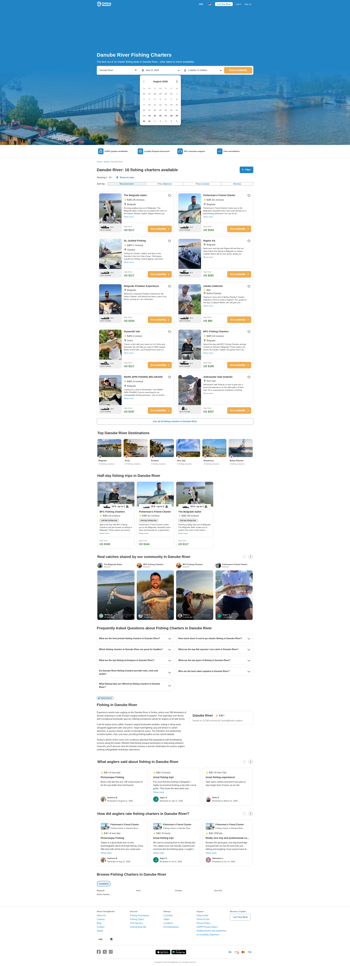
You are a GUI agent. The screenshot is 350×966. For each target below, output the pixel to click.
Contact (100, 927)
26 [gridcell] (160, 116)
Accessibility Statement (208, 934)
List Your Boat (224, 4)
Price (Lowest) (202, 184)
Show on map (127, 177)
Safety (100, 931)
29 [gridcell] (177, 116)
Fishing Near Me (138, 927)
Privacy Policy (203, 923)
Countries (168, 915)
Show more (129, 217)
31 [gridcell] (149, 121)
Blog (99, 923)
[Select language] (210, 4)
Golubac (178, 890)
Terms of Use (203, 919)
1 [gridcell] (154, 121)
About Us (101, 915)
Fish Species (136, 923)
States (166, 919)
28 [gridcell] (171, 116)
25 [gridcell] (155, 116)
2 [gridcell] (160, 121)
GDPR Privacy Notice (207, 927)
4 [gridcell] (171, 121)
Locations (168, 923)
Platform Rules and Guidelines (211, 931)
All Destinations (171, 927)
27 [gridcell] (166, 116)
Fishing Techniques (139, 915)
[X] (105, 951)
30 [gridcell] (144, 121)
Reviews (237, 184)
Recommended (127, 184)
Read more (104, 533)
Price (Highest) (165, 184)
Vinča (138, 890)
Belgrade (101, 890)
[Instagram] (111, 951)
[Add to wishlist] (169, 195)
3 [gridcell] (165, 121)
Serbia (106, 162)
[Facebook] (99, 951)
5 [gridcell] (176, 121)
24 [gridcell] (149, 116)
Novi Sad (218, 890)
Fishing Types (137, 919)
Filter (247, 170)
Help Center (202, 915)
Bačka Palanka (103, 894)
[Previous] (244, 557)
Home (99, 162)
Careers (101, 919)
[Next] (250, 557)
